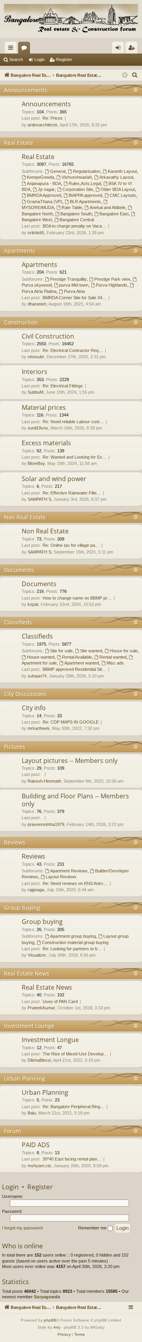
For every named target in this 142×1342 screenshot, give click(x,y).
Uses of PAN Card (60, 1001)
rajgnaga (36, 889)
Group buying (22, 907)
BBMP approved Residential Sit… (74, 669)
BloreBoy (36, 463)
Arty (56, 1327)
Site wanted (91, 650)
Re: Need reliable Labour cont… (73, 421)
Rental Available (77, 657)
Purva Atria (74, 291)
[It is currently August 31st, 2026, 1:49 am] (124, 75)
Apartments (19, 250)
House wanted (40, 657)
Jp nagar (46, 189)
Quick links (12, 49)
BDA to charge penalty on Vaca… (74, 226)
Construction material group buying (75, 942)
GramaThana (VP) (44, 201)
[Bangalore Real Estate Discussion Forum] (71, 19)
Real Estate (18, 142)
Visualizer (37, 955)
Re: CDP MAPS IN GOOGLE (71, 722)
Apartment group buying (73, 936)
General (57, 171)
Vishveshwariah (77, 177)
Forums (25, 49)
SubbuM (35, 392)
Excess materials (46, 443)
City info (34, 707)
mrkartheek (39, 728)
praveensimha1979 (46, 824)
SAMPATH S (39, 499)
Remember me (93, 1227)
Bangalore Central (77, 219)
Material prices (44, 407)
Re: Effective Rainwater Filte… (72, 493)
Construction (21, 322)
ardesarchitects (43, 124)
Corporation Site (77, 189)
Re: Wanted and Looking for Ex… (74, 457)
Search (16, 59)
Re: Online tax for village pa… (71, 545)
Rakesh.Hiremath (44, 781)
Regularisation (86, 171)
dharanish (37, 304)
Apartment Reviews (69, 870)
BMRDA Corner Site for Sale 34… (74, 297)
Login (39, 59)
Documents (19, 570)
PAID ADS (36, 1144)
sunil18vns (38, 428)
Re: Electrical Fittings (63, 385)
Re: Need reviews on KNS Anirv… (75, 883)
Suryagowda (47, 1296)
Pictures (14, 746)
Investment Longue (50, 1039)
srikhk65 (36, 232)
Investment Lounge (29, 1025)
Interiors (34, 371)
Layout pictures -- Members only (70, 760)
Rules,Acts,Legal (85, 183)
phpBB (50, 1320)
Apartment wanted (81, 663)
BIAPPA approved (85, 195)
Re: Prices (53, 118)
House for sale (124, 650)
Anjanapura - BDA (44, 183)
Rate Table (72, 207)
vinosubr (36, 356)
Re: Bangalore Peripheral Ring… (74, 1106)
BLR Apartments (85, 201)
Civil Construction (48, 336)
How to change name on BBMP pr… (77, 598)
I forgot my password (22, 1227)
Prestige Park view (112, 279)
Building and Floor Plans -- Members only (75, 800)
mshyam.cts (39, 1165)
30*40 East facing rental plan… (72, 1159)
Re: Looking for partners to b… (72, 948)
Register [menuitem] (133, 49)
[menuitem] (134, 75)
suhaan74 (37, 676)
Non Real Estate (25, 517)
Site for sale (61, 650)
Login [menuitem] (119, 49)
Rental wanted (113, 657)
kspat (33, 604)
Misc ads (115, 663)
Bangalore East (114, 213)
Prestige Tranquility (68, 279)
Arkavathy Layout (116, 177)
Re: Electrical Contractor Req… (73, 350)
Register (64, 59)
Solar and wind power (54, 478)
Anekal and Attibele (107, 207)
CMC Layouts (123, 195)
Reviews (14, 842)
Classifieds (18, 622)
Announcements (25, 90)
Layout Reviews (61, 876)
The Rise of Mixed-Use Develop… (75, 1053)
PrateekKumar (41, 1007)
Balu (32, 1113)
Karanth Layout (122, 171)
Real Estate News (26, 973)
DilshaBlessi (39, 1060)
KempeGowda (40, 177)
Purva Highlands (111, 285)
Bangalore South (76, 213)
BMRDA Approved (44, 195)
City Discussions (25, 694)
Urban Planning (24, 1078)
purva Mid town (73, 285)
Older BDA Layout (118, 189)
